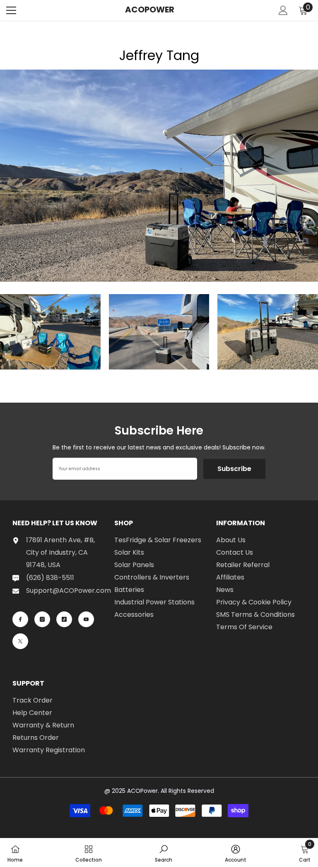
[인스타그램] (42, 619)
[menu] (11, 10)
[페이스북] (20, 619)
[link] (163, 852)
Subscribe (234, 468)
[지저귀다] (20, 641)
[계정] (283, 10)
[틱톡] (64, 619)
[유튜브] (86, 619)
